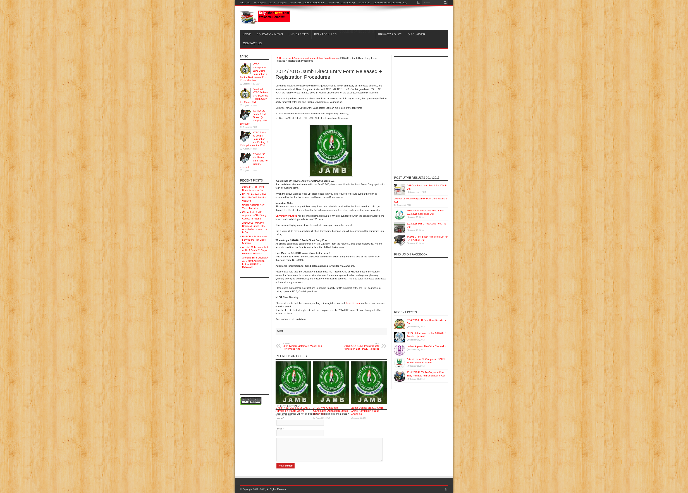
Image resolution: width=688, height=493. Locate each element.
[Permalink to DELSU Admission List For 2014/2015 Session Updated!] (399, 341)
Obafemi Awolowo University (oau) (390, 2)
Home (247, 34)
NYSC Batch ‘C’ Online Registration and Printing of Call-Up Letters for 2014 (254, 139)
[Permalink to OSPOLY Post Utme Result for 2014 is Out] (399, 194)
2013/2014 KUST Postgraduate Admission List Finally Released (361, 346)
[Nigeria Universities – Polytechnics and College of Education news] (265, 21)
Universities (298, 34)
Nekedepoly (260, 2)
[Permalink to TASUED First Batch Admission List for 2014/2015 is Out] (399, 245)
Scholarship (364, 2)
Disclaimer (416, 34)
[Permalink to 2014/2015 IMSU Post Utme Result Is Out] (399, 232)
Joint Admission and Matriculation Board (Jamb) (313, 58)
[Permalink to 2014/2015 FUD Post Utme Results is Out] (399, 328)
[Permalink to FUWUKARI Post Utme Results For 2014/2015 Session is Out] (399, 219)
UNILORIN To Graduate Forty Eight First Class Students (254, 239)
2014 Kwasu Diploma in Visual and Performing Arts (302, 346)
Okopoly (282, 2)
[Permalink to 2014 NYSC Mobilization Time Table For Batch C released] (245, 162)
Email (279, 428)
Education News (270, 34)
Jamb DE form (352, 303)
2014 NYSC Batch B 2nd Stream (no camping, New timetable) (253, 117)
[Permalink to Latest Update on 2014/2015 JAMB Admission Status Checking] (369, 403)
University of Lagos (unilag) (341, 2)
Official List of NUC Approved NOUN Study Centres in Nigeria (254, 215)
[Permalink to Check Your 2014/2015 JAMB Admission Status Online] (293, 403)
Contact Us (252, 43)
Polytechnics (325, 34)
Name (279, 418)
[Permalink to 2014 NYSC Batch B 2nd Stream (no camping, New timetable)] (245, 119)
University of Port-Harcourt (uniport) (307, 2)
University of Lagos (286, 215)
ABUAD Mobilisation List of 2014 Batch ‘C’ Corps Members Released (255, 250)
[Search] (445, 2)
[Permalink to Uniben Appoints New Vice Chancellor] (399, 354)
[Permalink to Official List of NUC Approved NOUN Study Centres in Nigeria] (399, 367)
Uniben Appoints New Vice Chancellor (426, 346)
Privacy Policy (390, 34)
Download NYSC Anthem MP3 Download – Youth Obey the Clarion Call (254, 95)
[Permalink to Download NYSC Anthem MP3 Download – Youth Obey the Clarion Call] (245, 97)
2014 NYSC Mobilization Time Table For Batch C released (254, 160)
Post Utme (245, 2)
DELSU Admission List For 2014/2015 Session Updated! (254, 197)
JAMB (272, 2)
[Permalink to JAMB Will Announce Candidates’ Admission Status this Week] (331, 403)
